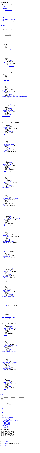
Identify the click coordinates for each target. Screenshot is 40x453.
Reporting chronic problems (7, 276)
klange (10, 216)
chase (4, 63)
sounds (5, 105)
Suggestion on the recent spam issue (8, 304)
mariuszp (5, 352)
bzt (9, 263)
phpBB (6, 443)
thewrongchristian (6, 80)
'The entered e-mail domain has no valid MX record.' (11, 334)
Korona (5, 357)
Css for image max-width (6, 270)
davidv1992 (5, 305)
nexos (10, 248)
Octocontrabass (6, 145)
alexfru (5, 117)
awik (4, 139)
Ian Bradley (7, 441)
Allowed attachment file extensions (8, 144)
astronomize (6, 323)
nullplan (5, 111)
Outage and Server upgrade (7, 224)
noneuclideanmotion (7, 193)
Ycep (5, 297)
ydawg (5, 134)
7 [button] (2, 41)
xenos (10, 119)
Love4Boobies (11, 66)
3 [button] (2, 37)
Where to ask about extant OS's (7, 133)
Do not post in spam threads (7, 382)
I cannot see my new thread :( (7, 181)
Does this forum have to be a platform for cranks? (10, 356)
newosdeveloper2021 (7, 236)
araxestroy (10, 108)
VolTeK (10, 360)
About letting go (5, 250)
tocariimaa (10, 94)
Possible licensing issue (6, 127)
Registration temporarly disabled (7, 164)
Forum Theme (4, 170)
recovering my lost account (6, 339)
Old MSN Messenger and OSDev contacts (9, 362)
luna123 (5, 85)
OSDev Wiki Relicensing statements (8, 49)
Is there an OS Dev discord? (7, 322)
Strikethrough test (5, 229)
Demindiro (10, 88)
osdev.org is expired (5, 388)
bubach (5, 271)
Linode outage (4, 204)
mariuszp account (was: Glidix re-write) (9, 351)
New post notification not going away (8, 317)
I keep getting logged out (6, 187)
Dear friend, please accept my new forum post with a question (12, 175)
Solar (10, 372)
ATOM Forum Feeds (5, 62)
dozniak (5, 369)
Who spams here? (5, 235)
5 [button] (2, 39)
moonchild (5, 335)
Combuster (10, 60)
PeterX (5, 242)
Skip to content (2, 6)
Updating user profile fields (6, 150)
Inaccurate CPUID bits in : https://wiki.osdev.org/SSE (11, 218)
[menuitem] (8, 10)
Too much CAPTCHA (6, 116)
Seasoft (5, 285)
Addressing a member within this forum (9, 328)
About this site (4, 25)
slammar (5, 346)
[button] (2, 42)
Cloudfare (4, 90)
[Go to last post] (12, 94)
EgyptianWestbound (7, 122)
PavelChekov (6, 291)
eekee (10, 114)
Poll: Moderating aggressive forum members (9, 241)
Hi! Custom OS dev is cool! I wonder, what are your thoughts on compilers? (15, 96)
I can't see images (5, 192)
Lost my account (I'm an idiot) (7, 284)
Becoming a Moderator (6, 290)
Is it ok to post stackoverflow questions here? (9, 345)
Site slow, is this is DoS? (6, 104)
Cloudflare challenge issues (6, 79)
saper (4, 199)
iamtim (5, 389)
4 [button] (2, 38)
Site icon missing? (5, 138)
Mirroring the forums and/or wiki (7, 84)
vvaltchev (5, 210)
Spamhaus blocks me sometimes (7, 110)
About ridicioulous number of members (8, 296)
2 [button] (2, 36)
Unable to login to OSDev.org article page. (9, 121)
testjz (4, 277)
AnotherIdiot (5, 128)
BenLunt (5, 329)
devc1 (5, 219)
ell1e (4, 97)
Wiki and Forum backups (6, 368)
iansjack (5, 91)
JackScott (10, 154)
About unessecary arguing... (7, 256)
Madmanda (5, 340)
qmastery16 (5, 176)
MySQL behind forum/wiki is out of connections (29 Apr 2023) (12, 198)
